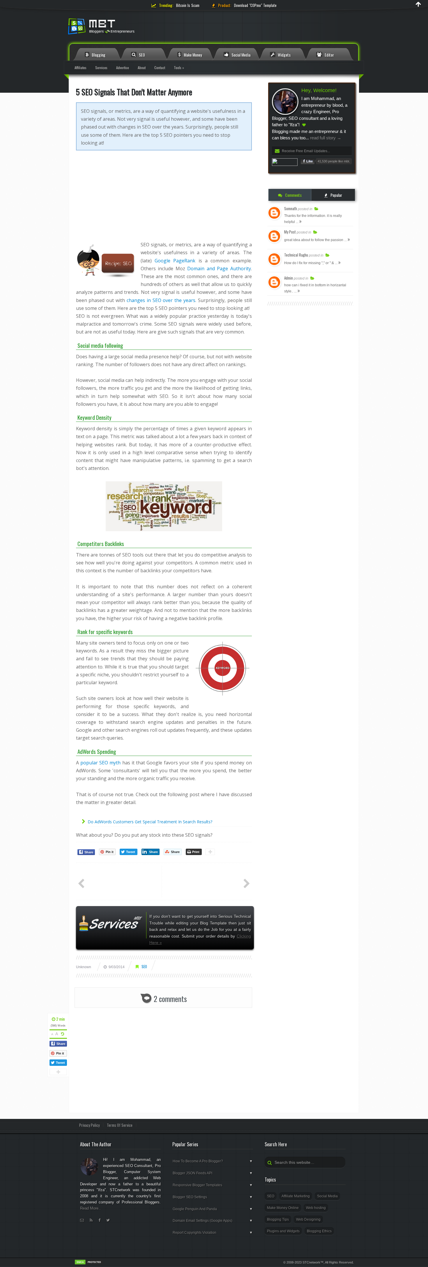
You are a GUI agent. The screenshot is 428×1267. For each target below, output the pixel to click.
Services (101, 67)
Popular (336, 195)
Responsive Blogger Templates (213, 1185)
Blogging (98, 55)
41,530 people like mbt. (334, 161)
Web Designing (308, 1219)
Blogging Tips (278, 1219)
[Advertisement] (164, 200)
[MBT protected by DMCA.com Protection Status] (88, 1264)
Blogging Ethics (319, 1231)
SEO (141, 55)
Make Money (192, 55)
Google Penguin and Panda (213, 1209)
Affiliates (80, 67)
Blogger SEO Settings (213, 1197)
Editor (329, 55)
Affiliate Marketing (296, 1196)
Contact (159, 67)
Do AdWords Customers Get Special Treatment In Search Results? (150, 821)
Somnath (290, 208)
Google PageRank (175, 260)
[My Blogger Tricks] (132, 28)
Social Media (240, 55)
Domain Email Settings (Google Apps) (213, 1221)
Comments (293, 195)
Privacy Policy (89, 1125)
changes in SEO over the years (161, 300)
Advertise (122, 67)
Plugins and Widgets (283, 1231)
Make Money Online (283, 1208)
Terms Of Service (119, 1125)
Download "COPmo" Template (255, 5)
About (142, 67)
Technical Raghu (296, 255)
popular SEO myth (100, 762)
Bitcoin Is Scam (187, 5)
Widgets (284, 55)
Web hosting (316, 1208)
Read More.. (90, 1208)
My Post (290, 232)
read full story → (325, 137)
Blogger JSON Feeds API (213, 1173)
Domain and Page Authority (219, 268)
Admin (288, 278)
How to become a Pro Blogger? (213, 1161)
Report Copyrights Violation (213, 1233)
